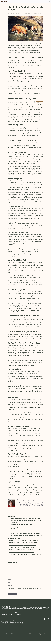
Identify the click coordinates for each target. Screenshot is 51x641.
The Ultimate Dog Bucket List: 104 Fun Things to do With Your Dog (25, 554)
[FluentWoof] (3, 1)
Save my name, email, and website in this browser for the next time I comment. (25, 589)
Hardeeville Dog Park (12, 208)
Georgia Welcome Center (15, 234)
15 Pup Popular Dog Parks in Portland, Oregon (21, 524)
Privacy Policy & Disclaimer (40, 634)
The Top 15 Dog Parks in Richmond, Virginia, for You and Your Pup (26, 533)
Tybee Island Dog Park (15, 317)
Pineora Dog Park (25, 180)
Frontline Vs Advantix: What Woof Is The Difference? (21, 552)
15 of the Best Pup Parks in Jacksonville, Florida (22, 531)
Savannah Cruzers (32, 492)
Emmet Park (37, 399)
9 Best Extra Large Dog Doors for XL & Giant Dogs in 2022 (23, 542)
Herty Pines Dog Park (12, 73)
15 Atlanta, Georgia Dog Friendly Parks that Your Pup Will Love (25, 518)
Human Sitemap (46, 633)
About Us (29, 633)
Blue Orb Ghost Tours (28, 495)
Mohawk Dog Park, (30, 127)
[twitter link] (49, 619)
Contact (35, 633)
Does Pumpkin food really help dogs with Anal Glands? (22, 545)
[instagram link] (46, 619)
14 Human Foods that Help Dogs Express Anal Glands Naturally (24, 540)
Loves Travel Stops (20, 262)
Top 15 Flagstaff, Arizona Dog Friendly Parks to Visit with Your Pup (26, 535)
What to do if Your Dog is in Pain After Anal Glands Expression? (24, 549)
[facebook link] (44, 619)
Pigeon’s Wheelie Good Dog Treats (15, 421)
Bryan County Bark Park (25, 154)
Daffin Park (21, 86)
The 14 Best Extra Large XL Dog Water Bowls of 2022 (21, 547)
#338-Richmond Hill (24, 275)
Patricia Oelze (21, 499)
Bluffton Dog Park (34, 347)
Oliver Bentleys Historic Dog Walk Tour (20, 485)
